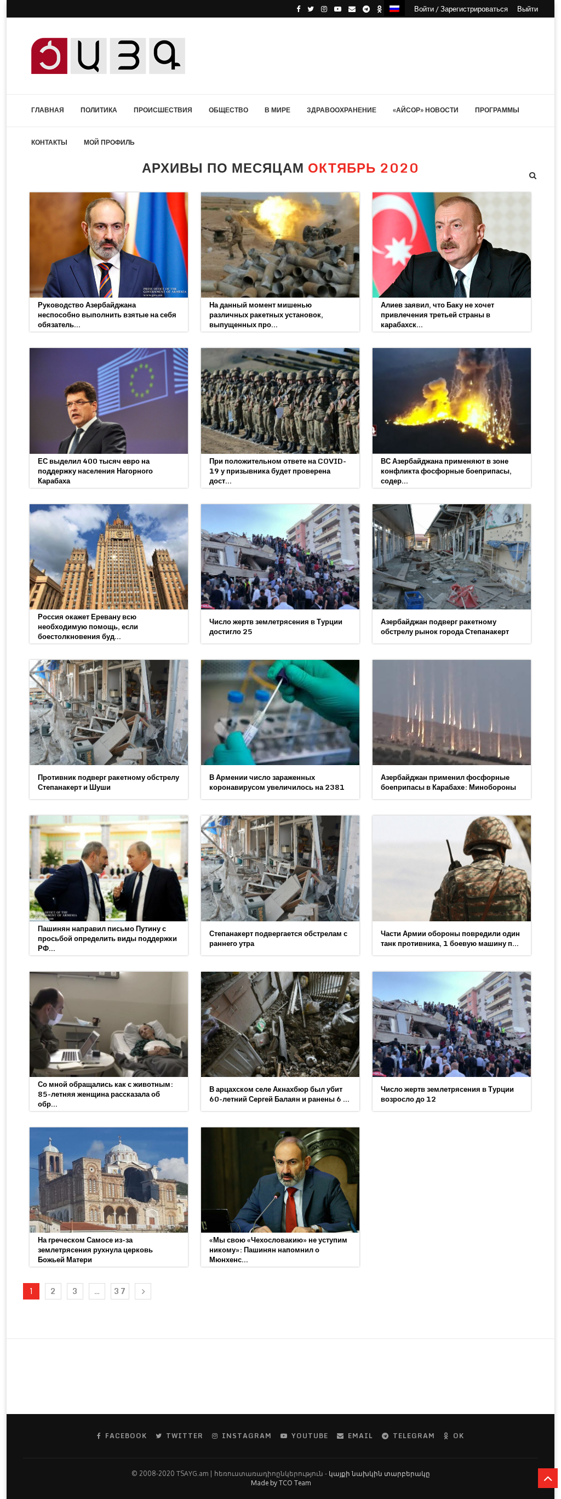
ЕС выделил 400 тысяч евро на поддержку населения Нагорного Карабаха (95, 471)
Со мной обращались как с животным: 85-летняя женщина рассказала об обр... (105, 1094)
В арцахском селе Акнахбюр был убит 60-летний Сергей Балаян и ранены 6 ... (279, 1094)
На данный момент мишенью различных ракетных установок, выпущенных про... (266, 314)
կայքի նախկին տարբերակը (379, 1473)
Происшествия (163, 110)
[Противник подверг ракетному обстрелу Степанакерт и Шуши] (109, 712)
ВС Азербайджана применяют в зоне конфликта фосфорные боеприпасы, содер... (446, 471)
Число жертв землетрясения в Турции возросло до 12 (447, 1094)
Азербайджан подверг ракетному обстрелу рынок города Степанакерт (445, 626)
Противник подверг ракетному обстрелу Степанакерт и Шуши (108, 782)
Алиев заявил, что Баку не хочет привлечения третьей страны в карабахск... (437, 314)
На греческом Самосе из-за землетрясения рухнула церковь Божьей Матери (95, 1250)
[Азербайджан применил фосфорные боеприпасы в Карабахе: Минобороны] (452, 712)
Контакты (49, 142)
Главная (47, 110)
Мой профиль (109, 142)
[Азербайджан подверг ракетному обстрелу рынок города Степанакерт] (452, 556)
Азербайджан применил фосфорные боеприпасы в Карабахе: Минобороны (448, 782)
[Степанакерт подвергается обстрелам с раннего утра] (280, 868)
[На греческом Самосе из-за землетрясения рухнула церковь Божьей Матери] (109, 1180)
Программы (497, 110)
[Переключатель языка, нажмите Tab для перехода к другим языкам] (394, 8)
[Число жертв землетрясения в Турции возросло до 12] (452, 1024)
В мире (277, 110)
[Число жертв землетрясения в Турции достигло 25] (280, 556)
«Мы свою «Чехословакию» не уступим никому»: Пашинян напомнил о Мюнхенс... (278, 1250)
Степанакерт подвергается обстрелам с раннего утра (278, 938)
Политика (99, 110)
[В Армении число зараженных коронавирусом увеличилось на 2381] (280, 712)
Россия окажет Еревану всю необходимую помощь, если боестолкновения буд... (88, 626)
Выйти (527, 8)
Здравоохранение (341, 110)
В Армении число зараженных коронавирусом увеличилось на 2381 (277, 782)
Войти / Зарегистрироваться (461, 8)
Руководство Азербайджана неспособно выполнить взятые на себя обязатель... (107, 314)
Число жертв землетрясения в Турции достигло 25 (275, 626)
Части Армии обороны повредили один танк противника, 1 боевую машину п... (450, 938)
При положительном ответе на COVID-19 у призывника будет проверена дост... (277, 471)
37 (120, 1291)
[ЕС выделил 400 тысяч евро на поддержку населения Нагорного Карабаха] (109, 400)
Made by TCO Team (281, 1483)
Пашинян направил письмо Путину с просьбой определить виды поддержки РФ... (107, 938)
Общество (228, 110)
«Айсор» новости (426, 110)
